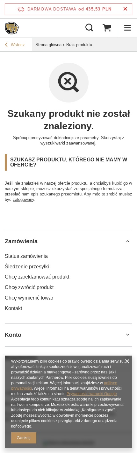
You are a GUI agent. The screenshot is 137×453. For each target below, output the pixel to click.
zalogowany (23, 199)
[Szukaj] (89, 28)
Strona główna (48, 44)
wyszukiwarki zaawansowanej (67, 143)
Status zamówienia (26, 256)
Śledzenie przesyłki (27, 266)
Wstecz (18, 44)
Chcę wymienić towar (29, 298)
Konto (13, 335)
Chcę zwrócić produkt (29, 287)
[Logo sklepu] (12, 28)
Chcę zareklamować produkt (37, 277)
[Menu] (127, 28)
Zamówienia (21, 241)
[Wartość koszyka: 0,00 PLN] (106, 28)
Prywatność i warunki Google (92, 394)
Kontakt (13, 308)
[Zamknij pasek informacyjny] (125, 9)
